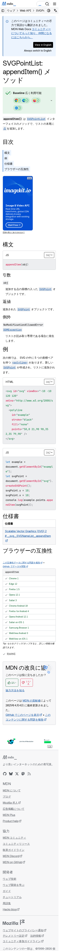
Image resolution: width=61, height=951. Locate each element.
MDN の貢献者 (31, 700)
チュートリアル (12, 897)
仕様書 (8, 163)
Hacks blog (10, 909)
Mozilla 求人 (10, 802)
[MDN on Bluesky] (11, 774)
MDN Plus (9, 815)
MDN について (12, 790)
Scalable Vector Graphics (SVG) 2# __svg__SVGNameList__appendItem (28, 533)
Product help (10, 821)
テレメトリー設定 (13, 935)
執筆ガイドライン (13, 850)
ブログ (7, 796)
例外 (7, 317)
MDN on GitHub (12, 862)
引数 (7, 275)
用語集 (7, 903)
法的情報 (35, 935)
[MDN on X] (17, 774)
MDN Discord (11, 856)
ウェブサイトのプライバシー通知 (23, 930)
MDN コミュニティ (14, 837)
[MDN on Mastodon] (23, 774)
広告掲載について (13, 808)
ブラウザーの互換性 (16, 169)
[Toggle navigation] (54, 4)
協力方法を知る (15, 690)
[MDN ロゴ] (10, 757)
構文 (7, 152)
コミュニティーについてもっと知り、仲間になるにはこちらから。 (31, 33)
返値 (7, 301)
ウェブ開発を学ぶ (13, 885)
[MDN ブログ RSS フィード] (29, 774)
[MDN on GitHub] (5, 774)
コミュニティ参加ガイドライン (22, 941)
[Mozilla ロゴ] (13, 922)
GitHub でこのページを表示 (22, 715)
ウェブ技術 (9, 878)
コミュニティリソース (16, 843)
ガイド (7, 891)
